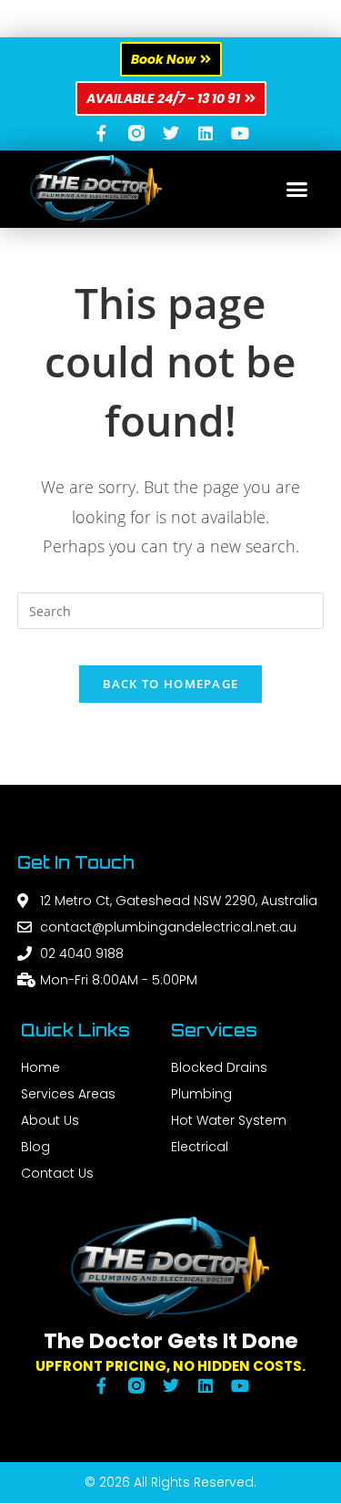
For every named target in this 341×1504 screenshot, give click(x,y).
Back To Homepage (171, 683)
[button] (297, 189)
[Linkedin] (205, 133)
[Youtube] (240, 133)
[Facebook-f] (102, 133)
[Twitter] (171, 133)
